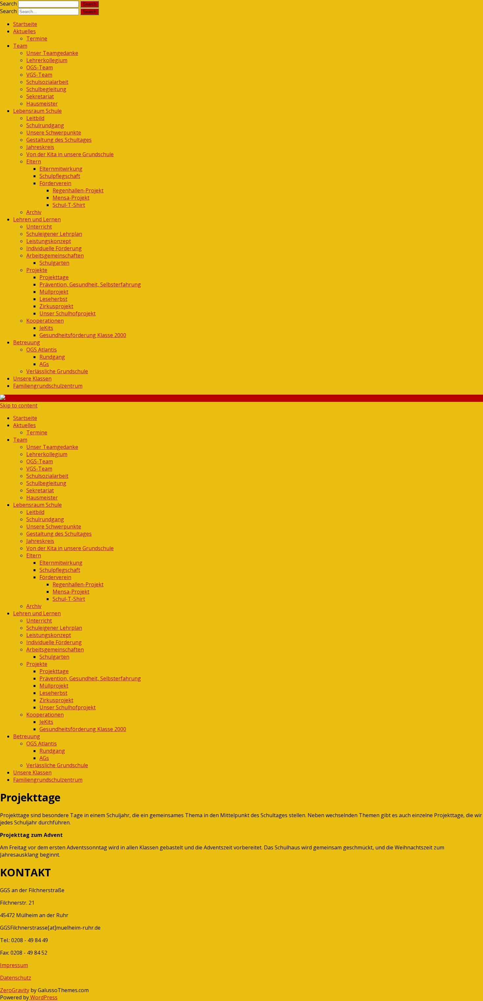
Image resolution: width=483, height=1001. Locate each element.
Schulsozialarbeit (47, 81)
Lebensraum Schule (37, 110)
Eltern (33, 161)
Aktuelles (24, 31)
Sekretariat (40, 96)
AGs (44, 364)
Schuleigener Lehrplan (54, 233)
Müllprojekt (53, 291)
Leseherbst (53, 299)
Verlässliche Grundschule (57, 371)
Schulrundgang (45, 125)
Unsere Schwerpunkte (53, 132)
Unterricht (39, 226)
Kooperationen (45, 320)
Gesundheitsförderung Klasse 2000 (82, 335)
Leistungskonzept (48, 241)
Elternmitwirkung (60, 168)
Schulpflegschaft (59, 176)
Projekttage (54, 277)
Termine (36, 38)
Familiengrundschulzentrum (47, 385)
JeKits (46, 327)
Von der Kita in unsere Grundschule (70, 154)
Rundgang (52, 356)
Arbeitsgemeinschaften (55, 255)
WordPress (43, 997)
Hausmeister (42, 103)
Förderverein (55, 183)
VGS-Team (39, 74)
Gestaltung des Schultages (59, 139)
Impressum (14, 965)
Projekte (36, 270)
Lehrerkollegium (46, 60)
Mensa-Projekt (71, 197)
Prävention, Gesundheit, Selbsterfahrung (90, 284)
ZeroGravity (14, 990)
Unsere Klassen (32, 378)
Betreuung (26, 342)
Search (8, 3)
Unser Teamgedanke (52, 53)
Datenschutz (15, 977)
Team (20, 45)
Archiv (33, 212)
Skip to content (18, 405)
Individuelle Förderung (54, 248)
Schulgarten (54, 262)
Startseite (25, 24)
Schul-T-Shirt (69, 204)
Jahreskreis (40, 147)
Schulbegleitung (46, 89)
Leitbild (35, 118)
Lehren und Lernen (37, 219)
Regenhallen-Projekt (78, 190)
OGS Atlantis (41, 349)
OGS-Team (39, 67)
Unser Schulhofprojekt (67, 313)
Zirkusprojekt (56, 306)
